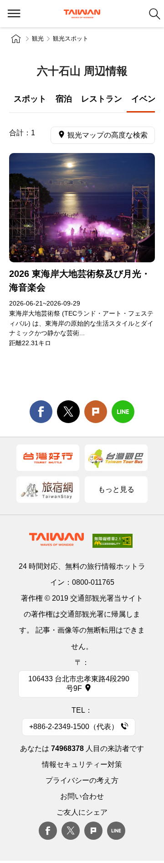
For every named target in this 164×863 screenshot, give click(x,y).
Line (116, 831)
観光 (38, 38)
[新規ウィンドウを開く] (48, 457)
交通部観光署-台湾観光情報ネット (82, 14)
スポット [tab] (30, 98)
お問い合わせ (82, 796)
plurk (93, 831)
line (123, 411)
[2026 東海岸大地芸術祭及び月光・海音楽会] (82, 207)
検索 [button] (155, 14)
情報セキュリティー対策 (82, 764)
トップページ (16, 39)
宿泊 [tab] (64, 98)
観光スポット (70, 38)
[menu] (13, 13)
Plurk (95, 411)
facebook (41, 411)
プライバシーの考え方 (82, 780)
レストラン (101, 98)
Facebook (48, 831)
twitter (68, 411)
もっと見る (116, 489)
